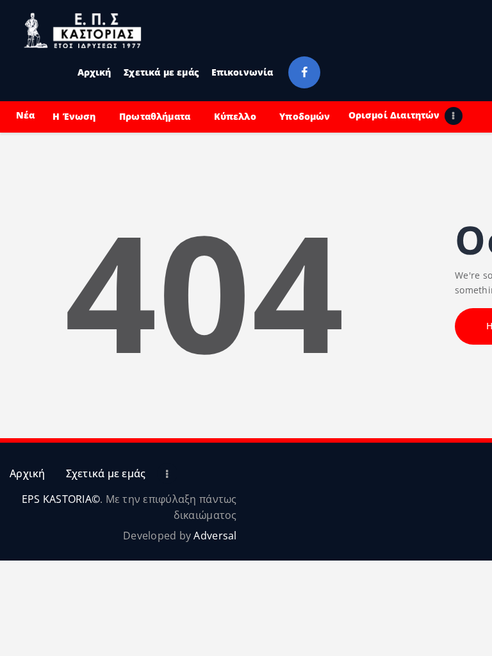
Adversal (214, 536)
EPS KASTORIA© (61, 499)
